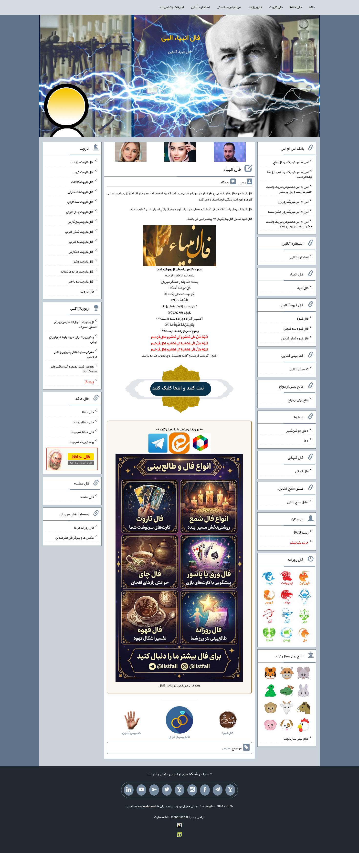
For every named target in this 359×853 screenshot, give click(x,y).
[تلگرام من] (217, 790)
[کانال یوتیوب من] (141, 790)
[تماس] (179, 790)
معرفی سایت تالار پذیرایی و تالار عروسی (75, 354)
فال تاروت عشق (83, 261)
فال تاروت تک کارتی (81, 191)
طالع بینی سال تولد (296, 738)
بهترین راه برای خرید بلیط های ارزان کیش (73, 339)
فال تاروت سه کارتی (80, 201)
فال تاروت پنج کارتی (81, 221)
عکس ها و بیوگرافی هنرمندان (74, 537)
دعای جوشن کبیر (297, 430)
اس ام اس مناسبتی (229, 6)
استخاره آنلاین (200, 6)
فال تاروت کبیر (84, 171)
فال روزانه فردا (84, 527)
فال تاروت (276, 6)
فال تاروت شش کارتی (79, 231)
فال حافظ (296, 6)
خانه (312, 6)
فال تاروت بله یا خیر (81, 281)
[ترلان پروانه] (180, 152)
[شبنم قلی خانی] (131, 152)
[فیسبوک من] (205, 790)
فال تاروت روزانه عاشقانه (77, 271)
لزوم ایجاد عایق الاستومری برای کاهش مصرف (75, 324)
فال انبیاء (232, 169)
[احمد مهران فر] (230, 152)
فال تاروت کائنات (82, 181)
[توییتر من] (167, 790)
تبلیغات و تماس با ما (171, 6)
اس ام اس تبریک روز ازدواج (290, 161)
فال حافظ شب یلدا (82, 431)
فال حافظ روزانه (84, 421)
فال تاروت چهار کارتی (80, 211)
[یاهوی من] (230, 790)
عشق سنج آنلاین (297, 501)
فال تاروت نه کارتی (81, 241)
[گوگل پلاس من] (154, 790)
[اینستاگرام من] (192, 790)
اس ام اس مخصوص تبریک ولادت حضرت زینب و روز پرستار (289, 189)
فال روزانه (255, 6)
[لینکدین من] (129, 790)
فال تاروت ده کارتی (81, 251)
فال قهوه (302, 318)
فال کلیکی (301, 471)
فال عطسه (87, 496)
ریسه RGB (301, 532)
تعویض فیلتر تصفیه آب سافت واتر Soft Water (73, 369)
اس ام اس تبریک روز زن (293, 201)
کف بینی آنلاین (299, 369)
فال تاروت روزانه (83, 161)
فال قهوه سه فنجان (296, 328)
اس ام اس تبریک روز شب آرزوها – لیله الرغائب (289, 174)
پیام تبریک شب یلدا (81, 441)
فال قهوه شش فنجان (294, 338)
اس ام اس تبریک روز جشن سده (288, 211)
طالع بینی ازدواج (298, 399)
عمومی (226, 748)
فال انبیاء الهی (180, 37)
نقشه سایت (161, 816)
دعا (306, 440)
